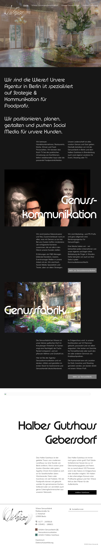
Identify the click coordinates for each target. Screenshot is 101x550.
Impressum (40, 540)
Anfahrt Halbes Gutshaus (48, 535)
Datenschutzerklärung (44, 542)
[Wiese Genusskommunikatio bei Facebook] (7, 4)
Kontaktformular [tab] (78, 509)
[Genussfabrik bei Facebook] (11, 4)
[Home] (18, 516)
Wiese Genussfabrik (70, 5)
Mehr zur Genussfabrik (82, 377)
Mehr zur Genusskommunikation (82, 270)
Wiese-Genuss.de (93, 544)
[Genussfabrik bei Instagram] (15, 4)
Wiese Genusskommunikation (44, 5)
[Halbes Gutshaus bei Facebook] (19, 4)
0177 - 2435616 (45, 522)
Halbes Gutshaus (90, 5)
